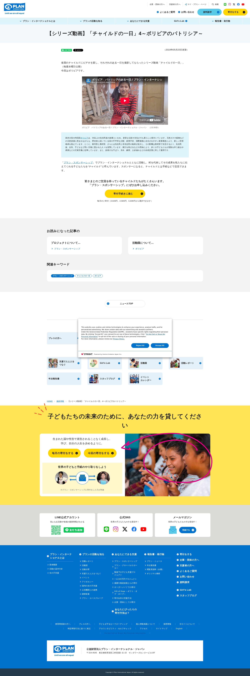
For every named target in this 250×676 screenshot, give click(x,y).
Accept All (159, 345)
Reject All (140, 345)
